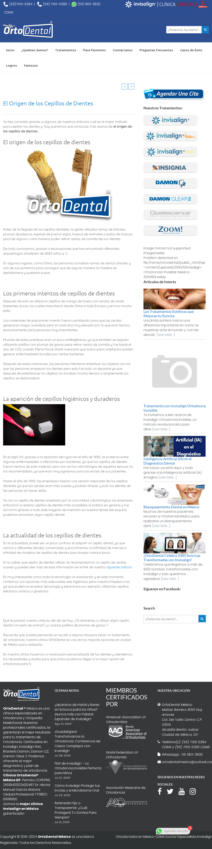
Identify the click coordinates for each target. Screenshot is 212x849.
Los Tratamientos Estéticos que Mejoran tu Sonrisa (168, 313)
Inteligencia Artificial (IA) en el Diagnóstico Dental (167, 460)
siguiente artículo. (119, 567)
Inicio (10, 50)
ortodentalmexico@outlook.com (186, 762)
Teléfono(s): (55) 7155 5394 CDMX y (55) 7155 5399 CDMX (186, 744)
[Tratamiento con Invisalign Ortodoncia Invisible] (174, 373)
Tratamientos (65, 50)
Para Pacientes (94, 50)
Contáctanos (122, 50)
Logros (11, 65)
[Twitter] (172, 791)
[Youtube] (183, 791)
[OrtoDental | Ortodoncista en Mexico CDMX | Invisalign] (37, 29)
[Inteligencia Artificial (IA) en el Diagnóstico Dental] (174, 446)
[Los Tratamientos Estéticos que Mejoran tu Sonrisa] (174, 299)
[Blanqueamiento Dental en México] (174, 494)
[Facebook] (162, 791)
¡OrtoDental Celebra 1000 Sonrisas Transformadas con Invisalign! (171, 557)
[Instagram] (195, 791)
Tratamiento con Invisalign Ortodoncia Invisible (174, 408)
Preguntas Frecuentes (156, 50)
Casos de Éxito (191, 50)
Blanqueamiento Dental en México (171, 507)
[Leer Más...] (166, 334)
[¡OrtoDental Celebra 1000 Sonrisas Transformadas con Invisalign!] (174, 543)
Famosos (31, 65)
